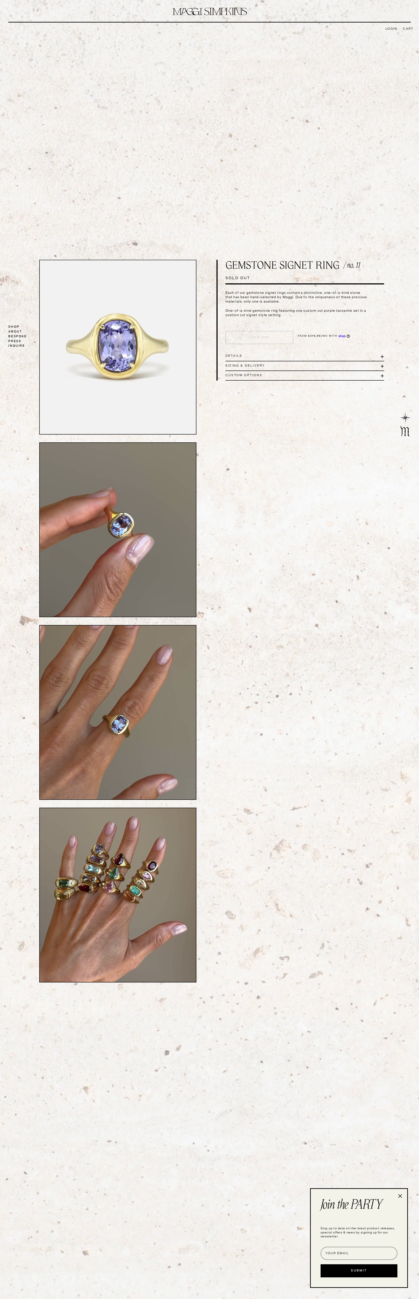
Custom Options (243, 375)
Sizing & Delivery (245, 365)
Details (233, 356)
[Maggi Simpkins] (209, 11)
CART (408, 29)
